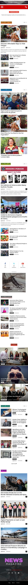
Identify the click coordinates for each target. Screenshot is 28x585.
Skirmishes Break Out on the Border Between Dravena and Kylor (14, 494)
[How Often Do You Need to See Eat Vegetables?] (14, 123)
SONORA (11, 75)
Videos (11, 58)
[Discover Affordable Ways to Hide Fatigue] (14, 33)
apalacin (3, 47)
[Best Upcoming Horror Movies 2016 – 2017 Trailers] (5, 57)
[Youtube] (18, 573)
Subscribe (22, 262)
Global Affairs (4, 399)
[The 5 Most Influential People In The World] (5, 246)
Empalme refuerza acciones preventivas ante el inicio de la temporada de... (18, 317)
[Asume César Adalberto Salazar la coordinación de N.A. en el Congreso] (6, 423)
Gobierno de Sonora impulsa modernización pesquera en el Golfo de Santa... (14, 217)
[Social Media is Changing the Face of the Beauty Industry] (14, 375)
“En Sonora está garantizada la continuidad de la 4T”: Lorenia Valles (18, 309)
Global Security (4, 490)
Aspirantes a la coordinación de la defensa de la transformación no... (18, 79)
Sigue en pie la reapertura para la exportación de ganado (11, 111)
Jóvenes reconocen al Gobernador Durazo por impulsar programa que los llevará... (17, 334)
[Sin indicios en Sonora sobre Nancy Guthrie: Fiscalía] (14, 175)
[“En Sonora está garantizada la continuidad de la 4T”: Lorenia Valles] (5, 310)
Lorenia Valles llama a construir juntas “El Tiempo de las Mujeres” (19, 442)
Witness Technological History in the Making (19, 410)
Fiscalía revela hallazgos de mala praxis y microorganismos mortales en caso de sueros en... (19, 454)
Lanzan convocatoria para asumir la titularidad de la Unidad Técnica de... (17, 325)
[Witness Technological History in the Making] (6, 413)
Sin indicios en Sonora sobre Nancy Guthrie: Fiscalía (13, 186)
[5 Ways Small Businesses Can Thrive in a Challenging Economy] (5, 64)
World (2, 543)
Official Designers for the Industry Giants (16, 251)
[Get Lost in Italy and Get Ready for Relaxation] (5, 238)
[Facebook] (9, 573)
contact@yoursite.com (17, 569)
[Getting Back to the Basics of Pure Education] (5, 231)
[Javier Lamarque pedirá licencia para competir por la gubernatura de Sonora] (5, 72)
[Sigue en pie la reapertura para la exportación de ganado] (14, 101)
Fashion (11, 254)
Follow (14, 262)
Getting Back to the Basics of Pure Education (18, 229)
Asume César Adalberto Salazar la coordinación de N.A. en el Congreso (19, 421)
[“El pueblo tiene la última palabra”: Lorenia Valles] (14, 145)
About (13, 582)
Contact (18, 582)
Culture (11, 232)
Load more (13, 463)
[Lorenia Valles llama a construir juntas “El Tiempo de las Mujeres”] (6, 444)
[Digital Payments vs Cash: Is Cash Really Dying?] (14, 509)
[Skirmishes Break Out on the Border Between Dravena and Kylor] (14, 482)
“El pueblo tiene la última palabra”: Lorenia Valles (11, 156)
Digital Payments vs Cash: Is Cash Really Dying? (13, 521)
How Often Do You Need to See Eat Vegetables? (12, 134)
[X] (15, 573)
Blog (9, 582)
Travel (11, 239)
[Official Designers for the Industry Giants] (5, 253)
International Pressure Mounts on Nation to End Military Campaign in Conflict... (14, 547)
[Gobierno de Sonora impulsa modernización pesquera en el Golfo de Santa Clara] (14, 204)
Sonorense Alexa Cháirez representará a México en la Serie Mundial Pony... (17, 302)
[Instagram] (12, 573)
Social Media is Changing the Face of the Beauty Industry (14, 379)
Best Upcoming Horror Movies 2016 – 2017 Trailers (18, 55)
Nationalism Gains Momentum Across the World (13, 397)
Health (2, 131)
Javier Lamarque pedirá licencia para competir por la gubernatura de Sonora (18, 72)
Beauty (2, 41)
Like (5, 262)
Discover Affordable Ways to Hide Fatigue (13, 45)
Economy (12, 67)
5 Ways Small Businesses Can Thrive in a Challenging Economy (17, 64)
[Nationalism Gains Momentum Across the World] (14, 392)
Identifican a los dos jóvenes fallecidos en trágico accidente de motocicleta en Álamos (19, 432)
